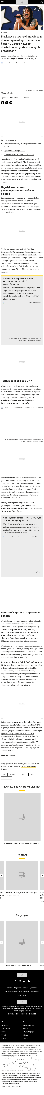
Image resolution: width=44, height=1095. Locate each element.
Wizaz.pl (25, 1035)
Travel (32, 774)
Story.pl (25, 1038)
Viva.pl (4, 1035)
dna (4, 774)
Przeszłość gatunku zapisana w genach (19, 154)
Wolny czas (6, 778)
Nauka (5, 32)
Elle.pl (3, 1022)
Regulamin (17, 988)
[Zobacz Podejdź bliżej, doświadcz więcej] (22, 875)
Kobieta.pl (5, 1025)
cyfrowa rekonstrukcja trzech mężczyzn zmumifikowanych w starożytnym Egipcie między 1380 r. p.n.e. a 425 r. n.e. (21, 731)
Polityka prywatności (30, 988)
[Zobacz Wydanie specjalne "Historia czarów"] (22, 817)
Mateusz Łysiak (7, 93)
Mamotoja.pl (6, 1028)
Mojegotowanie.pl (28, 1025)
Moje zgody (22, 995)
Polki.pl (4, 1032)
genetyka (13, 774)
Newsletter (35, 992)
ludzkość (23, 774)
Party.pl (25, 1028)
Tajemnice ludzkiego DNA (14, 150)
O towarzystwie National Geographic (17, 992)
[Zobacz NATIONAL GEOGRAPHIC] (22, 942)
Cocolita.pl (5, 1038)
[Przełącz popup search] (41, 2)
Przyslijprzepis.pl (28, 1032)
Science (11, 755)
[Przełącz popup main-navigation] (2, 2)
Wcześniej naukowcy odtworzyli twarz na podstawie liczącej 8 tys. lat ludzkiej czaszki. (21, 748)
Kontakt (9, 988)
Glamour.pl (26, 1022)
